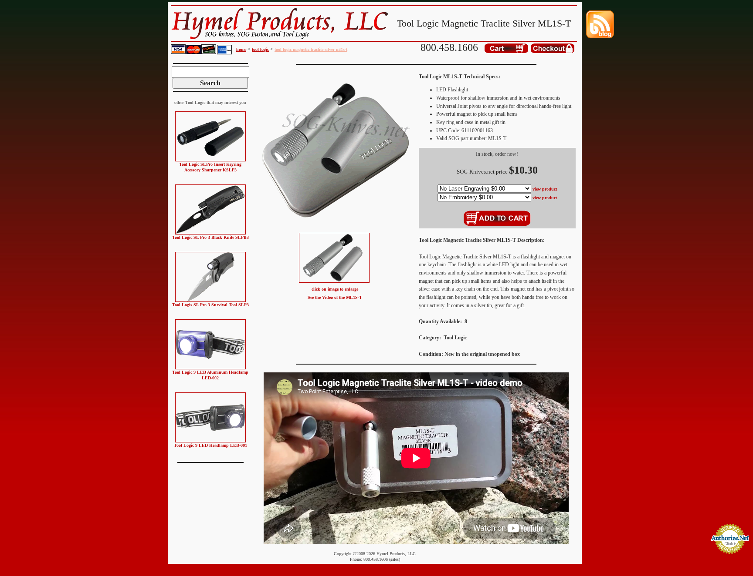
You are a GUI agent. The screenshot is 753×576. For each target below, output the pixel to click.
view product (545, 189)
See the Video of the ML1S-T (335, 297)
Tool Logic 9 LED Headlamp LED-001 (210, 445)
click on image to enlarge (335, 289)
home (241, 49)
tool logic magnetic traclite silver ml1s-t (311, 49)
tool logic (260, 49)
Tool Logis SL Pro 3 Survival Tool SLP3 (210, 304)
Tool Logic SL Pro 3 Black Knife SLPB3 (210, 237)
